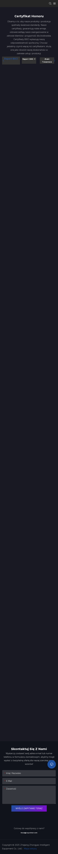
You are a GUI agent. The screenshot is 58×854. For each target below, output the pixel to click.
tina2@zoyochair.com (29, 832)
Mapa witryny (30, 848)
